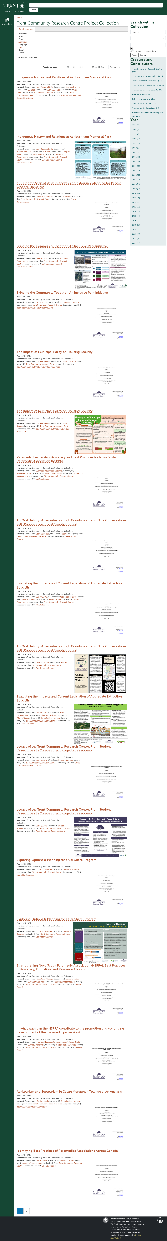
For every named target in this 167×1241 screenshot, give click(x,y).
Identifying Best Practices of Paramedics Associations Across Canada (67, 1151)
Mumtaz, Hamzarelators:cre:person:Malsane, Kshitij (58, 1042)
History (64, 534)
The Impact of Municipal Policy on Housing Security (54, 352)
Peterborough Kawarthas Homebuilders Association (38, 367)
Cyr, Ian (32, 90)
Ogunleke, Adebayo (45, 979)
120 (81, 67)
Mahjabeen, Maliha (24, 473)
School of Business (71, 869)
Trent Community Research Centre (36, 199)
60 (74, 67)
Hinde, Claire (42, 597)
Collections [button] (7, 24)
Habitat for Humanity (25, 875)
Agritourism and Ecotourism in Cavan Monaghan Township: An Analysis (69, 1091)
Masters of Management (65, 981)
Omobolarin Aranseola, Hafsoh (49, 471)
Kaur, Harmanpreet (68, 597)
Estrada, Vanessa (43, 361)
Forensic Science (69, 361)
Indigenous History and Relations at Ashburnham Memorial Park (64, 77)
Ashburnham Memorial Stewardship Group (35, 308)
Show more (135, 116)
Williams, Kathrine (44, 196)
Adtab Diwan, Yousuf (53, 473)
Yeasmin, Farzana (67, 1160)
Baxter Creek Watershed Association (32, 1106)
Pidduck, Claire (43, 534)
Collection (23, 42)
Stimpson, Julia (54, 90)
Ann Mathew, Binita (45, 87)
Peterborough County (45, 668)
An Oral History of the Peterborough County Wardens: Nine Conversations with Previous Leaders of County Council (71, 522)
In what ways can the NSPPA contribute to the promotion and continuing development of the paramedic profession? (70, 1030)
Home (19, 17)
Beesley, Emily (42, 258)
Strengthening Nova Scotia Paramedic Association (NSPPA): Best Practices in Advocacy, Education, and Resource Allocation (71, 967)
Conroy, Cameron (44, 869)
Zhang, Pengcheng (36, 1045)
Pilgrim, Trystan (55, 599)
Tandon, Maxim (43, 1101)
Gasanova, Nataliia (36, 981)
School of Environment (43, 92)
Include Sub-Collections (145, 51)
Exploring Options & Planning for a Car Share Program (56, 860)
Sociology (67, 196)
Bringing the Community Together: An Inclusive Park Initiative (62, 246)
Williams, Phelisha (29, 599)
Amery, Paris (42, 760)
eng (20, 47)
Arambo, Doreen (73, 87)
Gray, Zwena (38, 154)
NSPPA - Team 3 (49, 1166)
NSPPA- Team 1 (42, 479)
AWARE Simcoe (42, 605)
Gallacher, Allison (73, 979)
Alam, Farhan (42, 1160)
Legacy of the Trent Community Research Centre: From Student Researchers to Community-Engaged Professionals (64, 748)
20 (68, 67)
